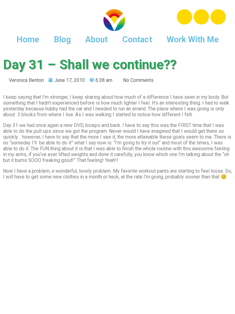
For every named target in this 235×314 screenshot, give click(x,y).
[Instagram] (201, 17)
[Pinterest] (218, 17)
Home (28, 39)
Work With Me (193, 39)
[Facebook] (184, 17)
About (96, 39)
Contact (137, 39)
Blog (62, 39)
